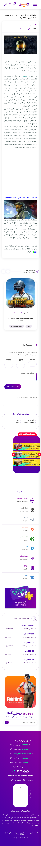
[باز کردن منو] (35, 4)
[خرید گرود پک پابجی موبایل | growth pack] (26, 454)
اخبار (30, 25)
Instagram (17, 780)
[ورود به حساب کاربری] (5, 4)
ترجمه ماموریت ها (16, 326)
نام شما (32, 359)
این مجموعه (26, 76)
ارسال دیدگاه (11, 386)
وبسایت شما (8, 360)
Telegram (29, 780)
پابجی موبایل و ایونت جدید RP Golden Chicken (20, 319)
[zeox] (24, 4)
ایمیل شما (21, 360)
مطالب (17, 422)
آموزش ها (31, 420)
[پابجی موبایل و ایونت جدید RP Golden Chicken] (20, 293)
